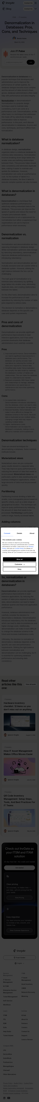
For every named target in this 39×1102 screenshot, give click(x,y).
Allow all (19, 559)
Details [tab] (19, 533)
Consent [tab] (7, 533)
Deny (19, 569)
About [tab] (32, 533)
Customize (18, 564)
